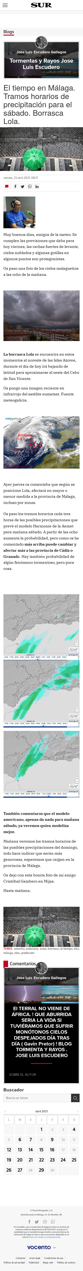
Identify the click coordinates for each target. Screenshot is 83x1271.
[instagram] (45, 1221)
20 (20, 1160)
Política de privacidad (14, 1262)
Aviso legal (34, 1258)
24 (63, 1160)
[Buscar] (75, 1098)
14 (31, 1150)
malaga (8, 953)
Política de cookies (66, 1262)
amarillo (19, 949)
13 (20, 1150)
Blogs (8, 32)
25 (74, 1160)
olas (17, 953)
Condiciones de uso (53, 1258)
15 (41, 1150)
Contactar (20, 1258)
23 (52, 1160)
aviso (43, 949)
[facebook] (29, 1221)
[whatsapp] (53, 1221)
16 (52, 1150)
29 (41, 1170)
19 (9, 1160)
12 (9, 1150)
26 (8, 1170)
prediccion (27, 953)
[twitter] (36, 1221)
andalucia (32, 949)
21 (31, 1160)
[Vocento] (41, 1247)
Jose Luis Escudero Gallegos (41, 52)
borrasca (53, 949)
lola (76, 949)
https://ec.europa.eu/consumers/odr (44, 1237)
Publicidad (34, 1262)
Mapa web (48, 1262)
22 (41, 1160)
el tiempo (66, 949)
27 (20, 1170)
